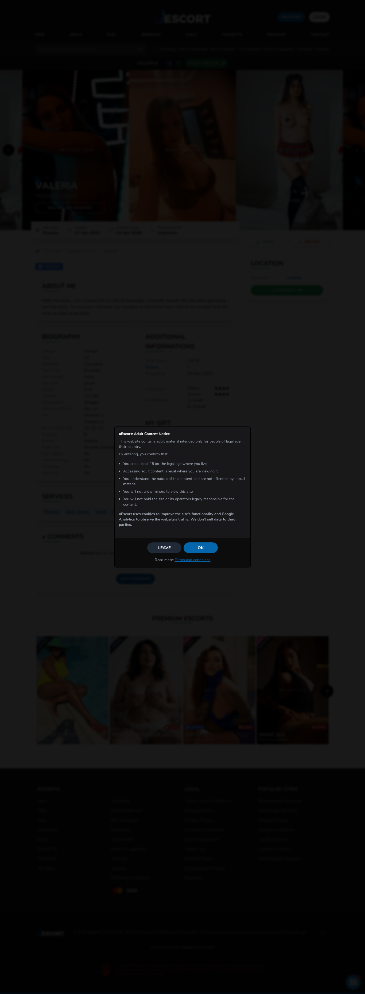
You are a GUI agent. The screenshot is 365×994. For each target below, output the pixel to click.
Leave (164, 547)
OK (201, 547)
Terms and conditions (193, 559)
